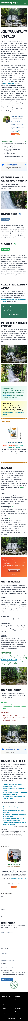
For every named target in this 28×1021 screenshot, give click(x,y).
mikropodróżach (10, 872)
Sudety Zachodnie (5, 905)
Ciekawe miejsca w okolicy (8, 154)
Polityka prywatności (21, 1013)
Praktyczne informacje (9, 152)
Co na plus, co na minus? (10, 153)
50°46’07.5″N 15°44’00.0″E (9, 660)
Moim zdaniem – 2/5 (9, 146)
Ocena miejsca (8, 150)
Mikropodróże (19, 999)
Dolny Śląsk (3, 898)
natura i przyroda (4, 912)
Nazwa (3, 956)
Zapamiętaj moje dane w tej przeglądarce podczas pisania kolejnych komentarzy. (13, 973)
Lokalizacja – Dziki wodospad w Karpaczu (13, 147)
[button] (14, 574)
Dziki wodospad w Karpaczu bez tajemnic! (12, 149)
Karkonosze (3, 901)
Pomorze (5, 1004)
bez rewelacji (5, 249)
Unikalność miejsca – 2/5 (10, 145)
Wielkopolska (6, 1001)
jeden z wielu (5, 219)
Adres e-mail (5, 963)
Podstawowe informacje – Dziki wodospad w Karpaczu (14, 143)
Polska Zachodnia (6, 999)
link (7, 832)
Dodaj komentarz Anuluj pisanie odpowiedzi (14, 156)
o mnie (23, 879)
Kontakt (18, 1011)
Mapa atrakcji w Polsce (21, 1001)
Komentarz (4, 948)
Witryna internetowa (6, 970)
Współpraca (5, 1013)
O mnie (4, 1011)
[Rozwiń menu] (25, 2)
